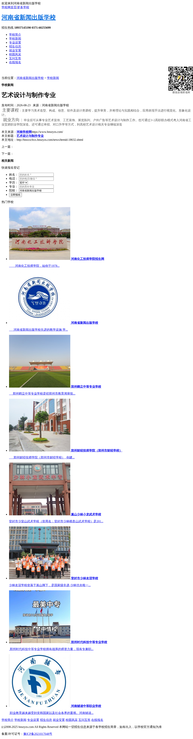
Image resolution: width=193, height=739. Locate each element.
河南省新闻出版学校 (29, 17)
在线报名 (15, 62)
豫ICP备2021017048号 (37, 733)
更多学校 (23, 7)
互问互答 (15, 58)
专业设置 (15, 42)
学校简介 (15, 34)
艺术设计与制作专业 (30, 135)
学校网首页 (9, 7)
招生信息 (15, 46)
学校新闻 (15, 38)
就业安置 (15, 50)
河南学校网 (24, 131)
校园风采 (15, 54)
